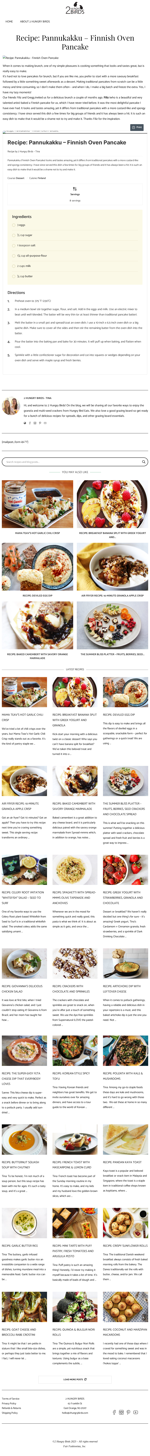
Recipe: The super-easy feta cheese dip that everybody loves (21, 1079)
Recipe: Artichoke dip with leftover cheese (122, 989)
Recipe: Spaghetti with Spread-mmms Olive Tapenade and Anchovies (74, 898)
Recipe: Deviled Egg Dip (37, 596)
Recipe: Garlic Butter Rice (20, 1245)
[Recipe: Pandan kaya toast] (125, 1139)
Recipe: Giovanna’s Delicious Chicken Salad (22, 989)
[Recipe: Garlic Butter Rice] (24, 1223)
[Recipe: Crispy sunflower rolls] (125, 1223)
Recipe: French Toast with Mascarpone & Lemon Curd (71, 1165)
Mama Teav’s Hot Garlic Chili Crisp (37, 533)
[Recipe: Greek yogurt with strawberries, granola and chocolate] (125, 870)
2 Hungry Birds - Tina (37, 398)
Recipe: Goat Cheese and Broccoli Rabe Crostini (19, 1332)
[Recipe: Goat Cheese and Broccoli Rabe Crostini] (24, 1307)
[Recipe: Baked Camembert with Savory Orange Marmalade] (37, 625)
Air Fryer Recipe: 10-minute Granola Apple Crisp (112, 596)
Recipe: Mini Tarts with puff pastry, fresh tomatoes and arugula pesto (73, 1251)
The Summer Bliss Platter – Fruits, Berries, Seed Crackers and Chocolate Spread (124, 809)
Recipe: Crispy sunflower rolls (125, 1245)
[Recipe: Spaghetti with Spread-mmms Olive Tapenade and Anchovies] (75, 870)
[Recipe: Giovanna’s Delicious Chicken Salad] (24, 963)
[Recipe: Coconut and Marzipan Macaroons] (125, 1307)
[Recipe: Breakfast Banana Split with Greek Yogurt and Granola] (112, 504)
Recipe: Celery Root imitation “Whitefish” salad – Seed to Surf (23, 898)
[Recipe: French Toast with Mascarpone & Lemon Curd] (75, 1139)
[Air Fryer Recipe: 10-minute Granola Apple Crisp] (112, 567)
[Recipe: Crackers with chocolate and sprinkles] (75, 963)
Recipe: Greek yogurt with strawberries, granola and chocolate (123, 898)
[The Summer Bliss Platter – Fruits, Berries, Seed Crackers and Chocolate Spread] (112, 625)
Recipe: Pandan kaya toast (122, 1162)
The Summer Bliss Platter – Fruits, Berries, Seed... (113, 654)
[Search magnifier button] (143, 461)
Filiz (106, 97)
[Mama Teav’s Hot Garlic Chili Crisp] (37, 504)
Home (9, 21)
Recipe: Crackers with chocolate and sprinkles (71, 989)
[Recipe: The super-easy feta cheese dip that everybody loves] (24, 1051)
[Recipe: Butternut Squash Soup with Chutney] (24, 1139)
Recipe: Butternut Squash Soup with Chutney (20, 1165)
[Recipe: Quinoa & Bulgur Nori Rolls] (75, 1307)
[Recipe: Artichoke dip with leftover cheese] (125, 963)
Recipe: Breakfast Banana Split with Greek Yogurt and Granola (74, 720)
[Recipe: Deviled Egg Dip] (37, 567)
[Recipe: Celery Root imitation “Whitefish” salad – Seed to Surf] (24, 870)
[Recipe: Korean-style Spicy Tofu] (75, 1051)
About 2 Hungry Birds (35, 21)
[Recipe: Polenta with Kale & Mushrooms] (125, 1051)
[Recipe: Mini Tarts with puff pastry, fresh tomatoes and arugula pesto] (75, 1223)
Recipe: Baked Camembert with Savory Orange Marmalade (37, 656)
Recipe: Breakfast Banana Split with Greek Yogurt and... (112, 535)
